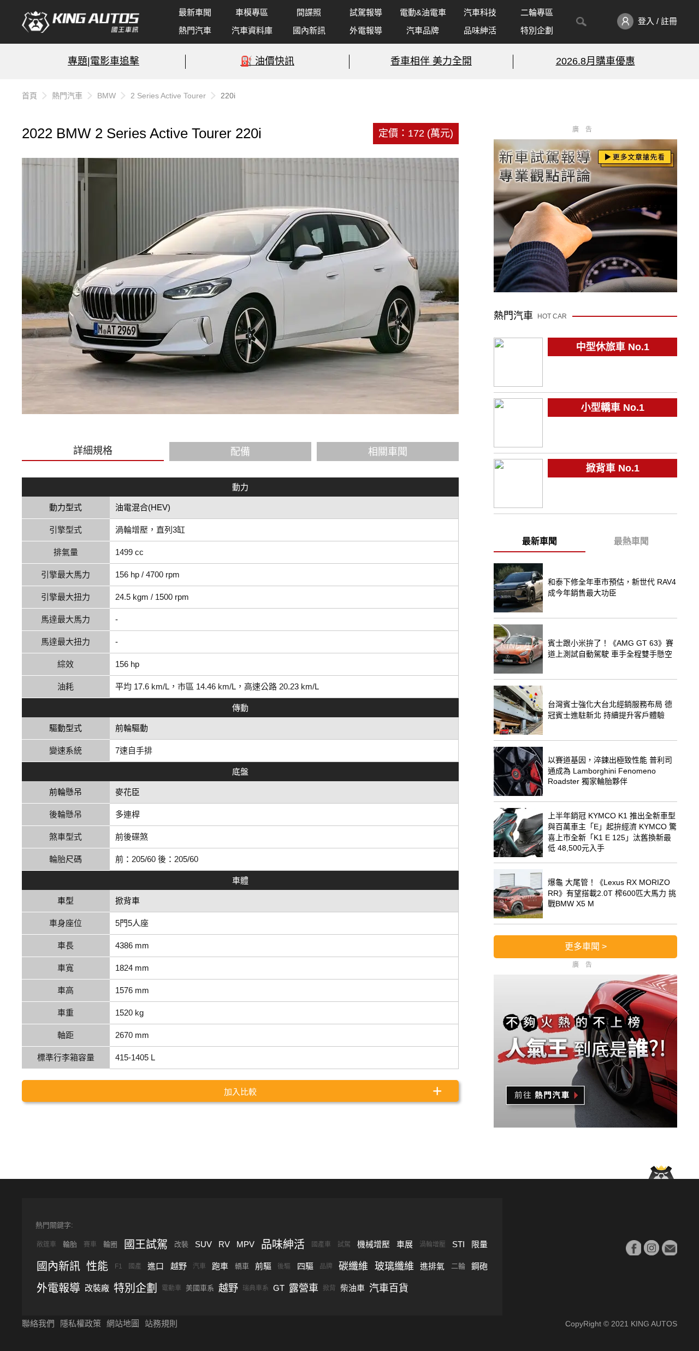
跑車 (220, 1266)
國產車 (321, 1244)
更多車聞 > (586, 946)
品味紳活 (480, 30)
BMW (106, 95)
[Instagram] (651, 1247)
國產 (134, 1266)
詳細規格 (92, 450)
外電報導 (366, 30)
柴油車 (352, 1288)
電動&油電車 (423, 12)
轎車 (242, 1266)
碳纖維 (353, 1266)
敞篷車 (46, 1244)
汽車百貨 (388, 1288)
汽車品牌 (422, 30)
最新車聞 (195, 12)
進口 (155, 1266)
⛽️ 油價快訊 (267, 61)
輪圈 (110, 1244)
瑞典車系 (255, 1288)
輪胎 (70, 1244)
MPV (245, 1244)
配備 (240, 451)
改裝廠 (97, 1288)
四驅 (305, 1266)
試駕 (344, 1244)
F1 (118, 1266)
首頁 (29, 95)
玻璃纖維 (394, 1266)
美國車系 (200, 1288)
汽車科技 (480, 12)
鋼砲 (479, 1266)
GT (279, 1288)
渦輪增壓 (432, 1244)
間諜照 (309, 12)
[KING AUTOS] (80, 22)
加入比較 (240, 1091)
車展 (404, 1244)
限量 (479, 1244)
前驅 (263, 1266)
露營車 (303, 1288)
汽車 (199, 1266)
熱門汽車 (195, 30)
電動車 (171, 1288)
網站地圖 (122, 1323)
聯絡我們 (38, 1323)
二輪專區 (536, 12)
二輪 (458, 1266)
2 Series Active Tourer (168, 95)
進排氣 (432, 1266)
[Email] (669, 1247)
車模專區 (251, 12)
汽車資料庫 (252, 30)
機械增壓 (373, 1244)
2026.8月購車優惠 (595, 61)
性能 (97, 1266)
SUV (203, 1244)
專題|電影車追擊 (103, 61)
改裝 (181, 1244)
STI (458, 1244)
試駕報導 (366, 12)
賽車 (90, 1244)
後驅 (284, 1266)
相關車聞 (387, 451)
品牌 (326, 1266)
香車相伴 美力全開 (431, 61)
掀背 (329, 1288)
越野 (178, 1266)
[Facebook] (633, 1247)
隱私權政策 (80, 1323)
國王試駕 (146, 1244)
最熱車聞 (631, 541)
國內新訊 (309, 30)
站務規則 (161, 1323)
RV (224, 1244)
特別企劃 (536, 30)
